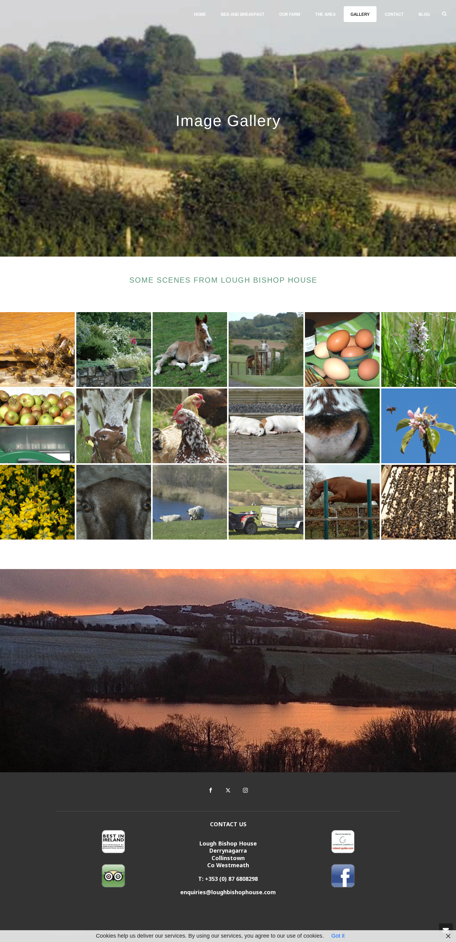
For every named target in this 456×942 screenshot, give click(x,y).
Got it (338, 936)
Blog (424, 14)
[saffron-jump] (342, 502)
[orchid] (418, 349)
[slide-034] (113, 502)
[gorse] (37, 502)
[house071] (342, 349)
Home (200, 14)
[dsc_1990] (190, 349)
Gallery (360, 14)
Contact (394, 14)
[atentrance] (37, 349)
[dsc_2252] (266, 349)
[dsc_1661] (113, 349)
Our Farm (289, 14)
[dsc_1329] (342, 425)
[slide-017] (190, 425)
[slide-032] (190, 502)
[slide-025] (113, 425)
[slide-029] (266, 425)
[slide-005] (37, 425)
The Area (325, 14)
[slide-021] (266, 502)
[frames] (418, 502)
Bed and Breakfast (242, 14)
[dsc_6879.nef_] (418, 425)
